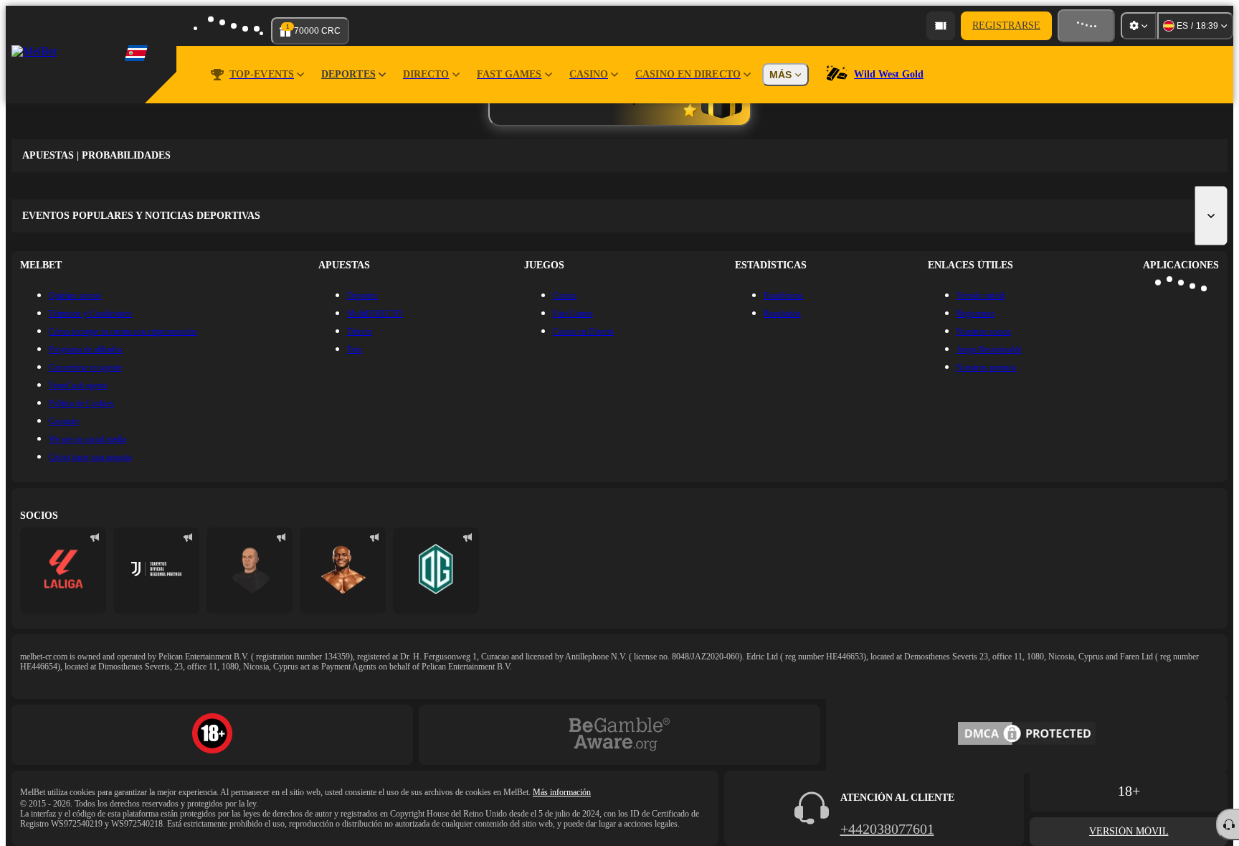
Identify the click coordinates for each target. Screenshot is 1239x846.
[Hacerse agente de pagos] (940, 25)
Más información (562, 792)
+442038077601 (887, 829)
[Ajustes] (1139, 25)
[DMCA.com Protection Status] (1027, 735)
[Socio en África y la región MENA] (156, 570)
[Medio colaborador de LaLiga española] (63, 570)
